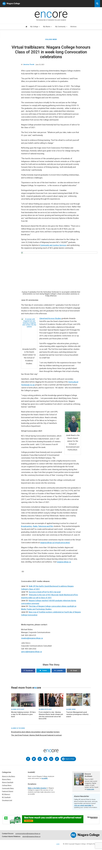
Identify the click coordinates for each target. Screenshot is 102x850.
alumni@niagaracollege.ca (31, 836)
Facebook (29, 670)
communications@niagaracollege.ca (27, 834)
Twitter (44, 670)
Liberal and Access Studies (50, 318)
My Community (60, 27)
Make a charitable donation (37, 788)
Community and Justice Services (53, 245)
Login (57, 844)
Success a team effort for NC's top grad (45, 592)
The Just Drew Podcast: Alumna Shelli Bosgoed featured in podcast (36, 735)
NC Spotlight (6, 797)
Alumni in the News (8, 776)
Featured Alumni (7, 791)
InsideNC (45, 778)
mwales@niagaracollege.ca (32, 638)
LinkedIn (60, 670)
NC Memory (6, 794)
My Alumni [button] (46, 27)
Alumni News (6, 779)
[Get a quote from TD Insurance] (51, 823)
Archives (73, 27)
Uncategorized (7, 800)
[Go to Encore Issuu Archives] (79, 785)
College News (51, 39)
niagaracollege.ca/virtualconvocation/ (55, 543)
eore (51, 13)
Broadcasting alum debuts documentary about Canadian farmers (35, 732)
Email (75, 670)
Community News (8, 788)
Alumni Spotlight (7, 782)
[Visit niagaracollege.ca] (85, 837)
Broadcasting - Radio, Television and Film (37, 526)
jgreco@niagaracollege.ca (31, 652)
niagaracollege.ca (64, 562)
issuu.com (90, 789)
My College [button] (34, 27)
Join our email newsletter (82, 805)
